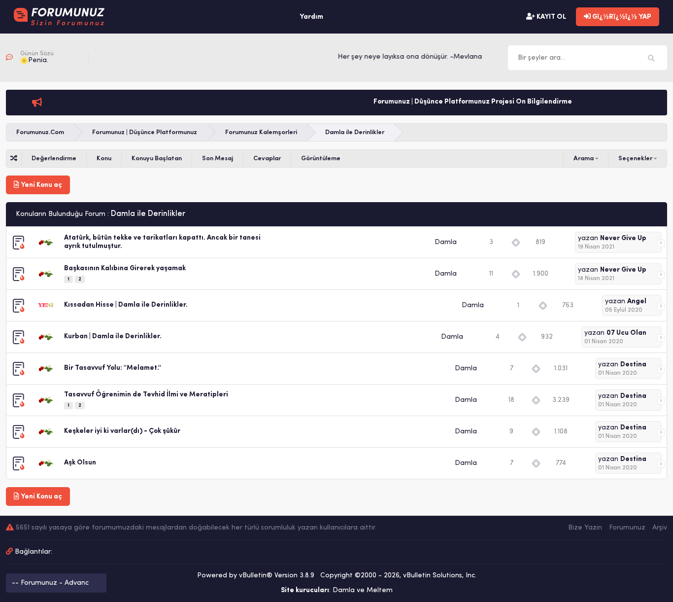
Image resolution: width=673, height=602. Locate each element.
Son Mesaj (217, 158)
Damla (446, 242)
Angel (636, 301)
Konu (104, 158)
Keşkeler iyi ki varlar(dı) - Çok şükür (122, 431)
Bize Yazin (585, 527)
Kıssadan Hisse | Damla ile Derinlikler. (126, 305)
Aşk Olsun (80, 462)
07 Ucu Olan (626, 333)
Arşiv (659, 527)
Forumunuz (627, 527)
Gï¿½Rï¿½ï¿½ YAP (621, 17)
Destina (633, 364)
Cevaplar (267, 158)
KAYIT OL (550, 17)
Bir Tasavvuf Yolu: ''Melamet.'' (112, 368)
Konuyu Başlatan (157, 158)
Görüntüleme (320, 158)
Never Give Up (623, 238)
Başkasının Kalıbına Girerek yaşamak (125, 268)
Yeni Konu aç (40, 185)
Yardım (311, 17)
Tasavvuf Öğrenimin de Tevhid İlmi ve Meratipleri (146, 394)
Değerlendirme (54, 158)
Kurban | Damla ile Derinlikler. (113, 336)
